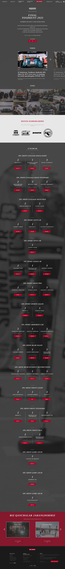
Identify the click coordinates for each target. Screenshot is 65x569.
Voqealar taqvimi (12, 560)
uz (63, 1)
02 (29, 113)
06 (37, 113)
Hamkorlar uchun (21, 1)
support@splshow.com (27, 561)
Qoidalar (12, 1)
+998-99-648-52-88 (26, 560)
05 (35, 113)
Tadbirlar (4, 1)
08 (41, 113)
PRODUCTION (49, 1)
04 (33, 113)
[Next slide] (50, 59)
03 (31, 113)
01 (27, 113)
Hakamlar (11, 556)
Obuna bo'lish (54, 561)
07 (39, 113)
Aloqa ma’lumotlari (59, 1)
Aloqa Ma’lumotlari (13, 558)
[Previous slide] (3, 102)
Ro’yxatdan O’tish (30, 1)
